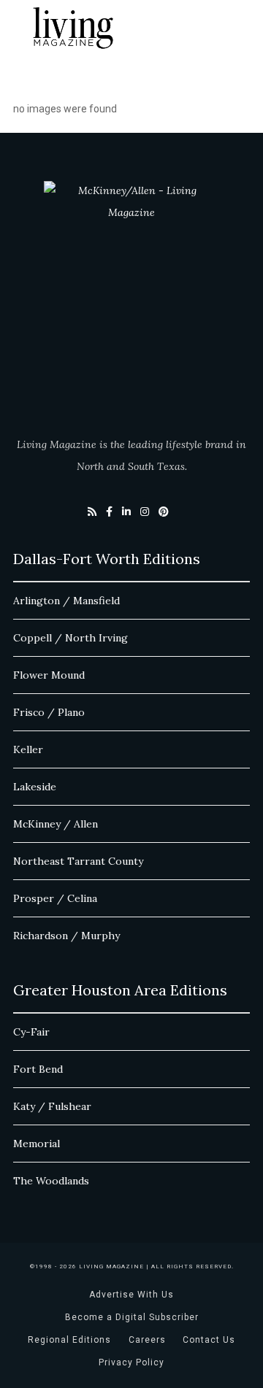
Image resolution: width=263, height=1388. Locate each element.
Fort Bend (38, 1069)
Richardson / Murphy (66, 935)
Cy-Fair (31, 1031)
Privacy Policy (131, 1362)
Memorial (36, 1143)
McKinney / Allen (55, 823)
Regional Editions (69, 1340)
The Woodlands (51, 1180)
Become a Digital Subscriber (132, 1317)
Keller (28, 749)
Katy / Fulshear (52, 1106)
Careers (147, 1340)
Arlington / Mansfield (66, 600)
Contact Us (209, 1340)
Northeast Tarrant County (78, 861)
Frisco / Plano (49, 712)
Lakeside (34, 786)
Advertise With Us (131, 1294)
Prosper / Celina (55, 898)
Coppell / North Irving (70, 637)
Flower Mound (49, 675)
